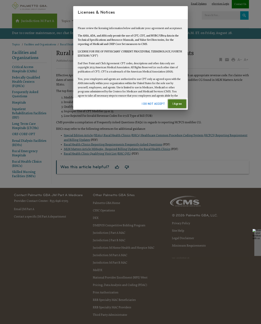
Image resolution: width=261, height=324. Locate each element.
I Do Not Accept (153, 103)
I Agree (177, 103)
